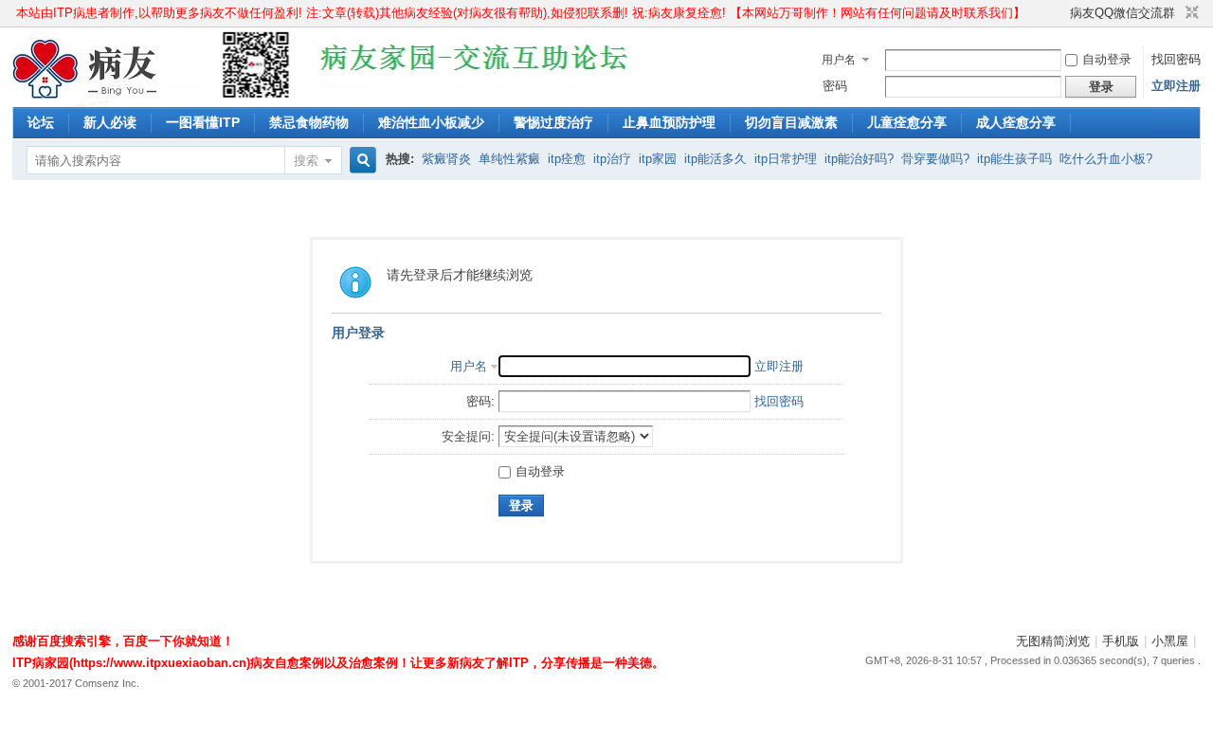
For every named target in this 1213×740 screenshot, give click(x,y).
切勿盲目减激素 (791, 122)
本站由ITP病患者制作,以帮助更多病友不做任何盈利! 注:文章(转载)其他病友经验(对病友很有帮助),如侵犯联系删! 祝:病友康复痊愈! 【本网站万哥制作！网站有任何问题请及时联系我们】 (520, 13)
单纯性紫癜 (509, 159)
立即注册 (1176, 86)
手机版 (1120, 641)
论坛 (40, 122)
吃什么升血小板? (1105, 159)
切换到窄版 (1190, 13)
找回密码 (1176, 59)
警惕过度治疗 (553, 122)
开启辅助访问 (1061, 13)
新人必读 (109, 122)
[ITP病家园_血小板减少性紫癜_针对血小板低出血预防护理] (85, 95)
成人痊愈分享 (1016, 122)
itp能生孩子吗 (1014, 159)
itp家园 (658, 159)
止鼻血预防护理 (669, 122)
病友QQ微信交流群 (1122, 13)
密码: (480, 401)
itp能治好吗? (859, 159)
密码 (835, 86)
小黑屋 (1169, 641)
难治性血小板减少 (431, 122)
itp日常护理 (785, 159)
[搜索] (360, 160)
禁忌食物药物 (309, 122)
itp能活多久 (715, 159)
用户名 (839, 59)
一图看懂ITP (203, 122)
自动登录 (1107, 59)
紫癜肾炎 (446, 159)
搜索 (306, 160)
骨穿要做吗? (935, 159)
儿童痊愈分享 (907, 122)
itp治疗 (612, 159)
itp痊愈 (567, 159)
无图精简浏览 (1053, 641)
